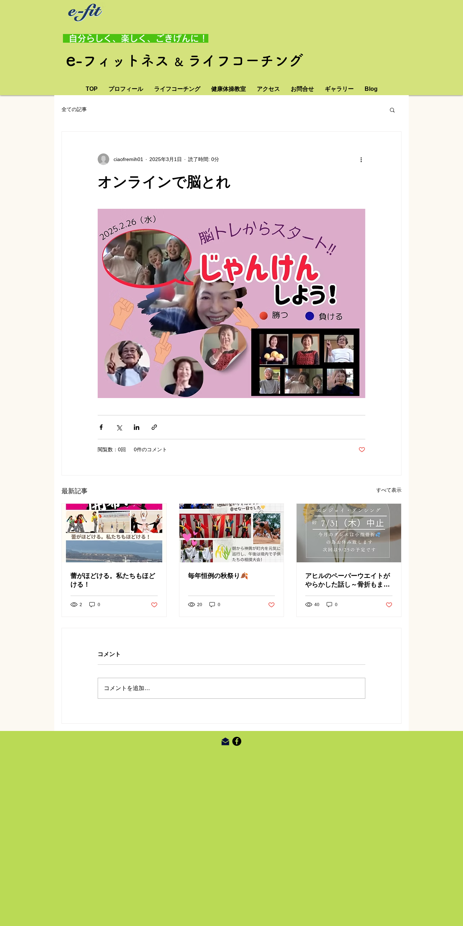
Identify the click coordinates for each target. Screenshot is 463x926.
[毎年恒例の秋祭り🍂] (231, 533)
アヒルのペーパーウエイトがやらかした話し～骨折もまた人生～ (347, 580)
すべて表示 (389, 490)
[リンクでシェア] (154, 427)
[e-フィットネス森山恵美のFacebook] (236, 741)
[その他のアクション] (361, 159)
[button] (392, 110)
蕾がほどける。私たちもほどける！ (113, 580)
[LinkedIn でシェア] (136, 427)
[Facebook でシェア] (101, 427)
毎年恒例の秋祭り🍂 (218, 575)
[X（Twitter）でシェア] (118, 427)
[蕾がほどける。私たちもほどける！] (114, 533)
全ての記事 (74, 109)
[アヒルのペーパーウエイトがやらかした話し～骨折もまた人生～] (349, 533)
